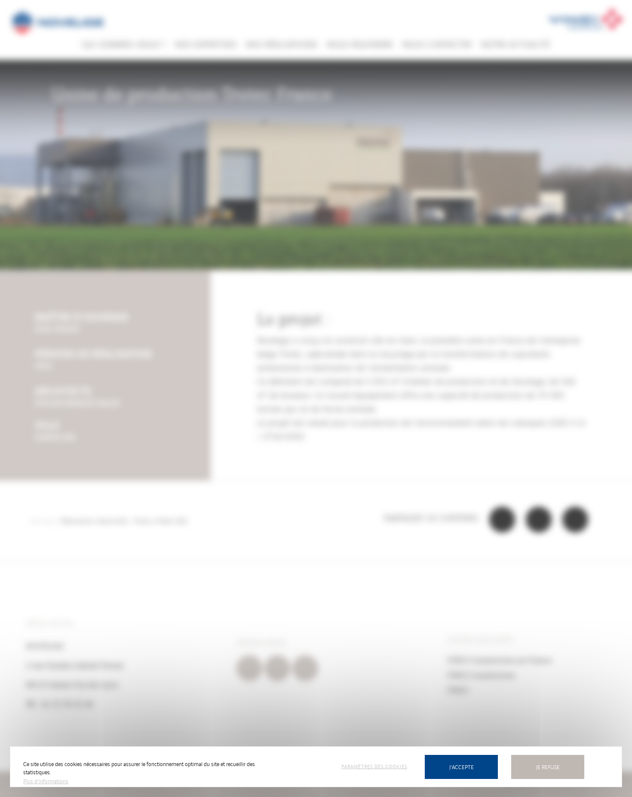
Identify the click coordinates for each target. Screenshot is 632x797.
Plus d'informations (45, 781)
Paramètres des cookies (374, 766)
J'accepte (461, 767)
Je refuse (548, 767)
